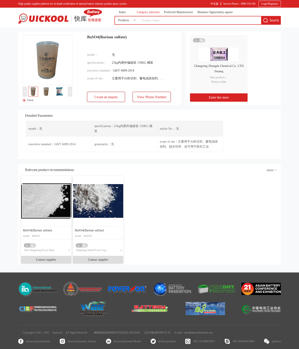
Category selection (148, 12)
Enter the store (219, 97)
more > (271, 170)
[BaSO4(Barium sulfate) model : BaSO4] (46, 201)
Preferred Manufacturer (178, 12)
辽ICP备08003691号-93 (157, 332)
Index (122, 12)
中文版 (214, 3)
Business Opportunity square (215, 12)
